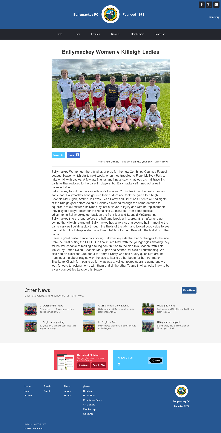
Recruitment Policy (92, 400)
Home (59, 34)
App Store (83, 365)
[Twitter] (209, 5)
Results (115, 34)
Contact (67, 391)
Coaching (87, 391)
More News (189, 290)
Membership (137, 34)
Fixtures (95, 34)
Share (71, 155)
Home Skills (89, 395)
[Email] (216, 5)
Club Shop (88, 414)
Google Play (99, 365)
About (47, 391)
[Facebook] (202, 5)
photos (86, 386)
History (67, 395)
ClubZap (39, 428)
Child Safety (89, 404)
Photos (67, 386)
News (77, 34)
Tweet (56, 155)
